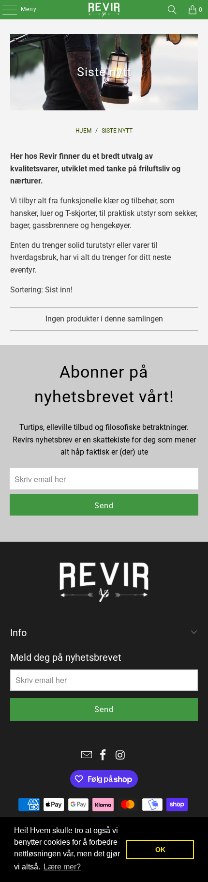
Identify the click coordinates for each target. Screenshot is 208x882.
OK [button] (160, 849)
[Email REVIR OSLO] (86, 756)
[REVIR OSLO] (104, 9)
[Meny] (4, 9)
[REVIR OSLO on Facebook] (103, 756)
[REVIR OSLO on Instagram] (120, 756)
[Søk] (172, 9)
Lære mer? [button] (62, 867)
